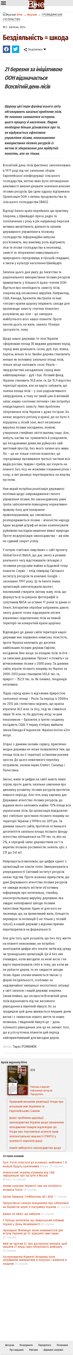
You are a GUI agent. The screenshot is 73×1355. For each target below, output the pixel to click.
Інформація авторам (41, 1090)
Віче (20, 14)
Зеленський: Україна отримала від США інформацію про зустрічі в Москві (29, 1174)
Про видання (17, 1349)
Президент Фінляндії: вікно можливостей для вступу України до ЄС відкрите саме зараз (33, 1231)
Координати (26, 1345)
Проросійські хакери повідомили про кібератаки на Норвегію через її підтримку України (36, 1205)
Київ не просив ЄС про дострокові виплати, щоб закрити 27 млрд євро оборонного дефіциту (35, 1245)
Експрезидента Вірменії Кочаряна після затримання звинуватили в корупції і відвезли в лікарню (35, 1260)
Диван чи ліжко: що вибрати (21, 1214)
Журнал (32, 14)
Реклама (33, 1349)
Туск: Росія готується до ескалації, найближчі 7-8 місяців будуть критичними (35, 1164)
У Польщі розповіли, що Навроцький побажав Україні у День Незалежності (33, 1222)
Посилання (62, 1345)
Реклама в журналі (40, 1086)
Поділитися (34, 49)
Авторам (9, 1345)
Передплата (36, 1094)
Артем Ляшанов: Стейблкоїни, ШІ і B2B (28, 1196)
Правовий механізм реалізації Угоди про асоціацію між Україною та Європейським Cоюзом (36, 1106)
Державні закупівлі (53, 1349)
